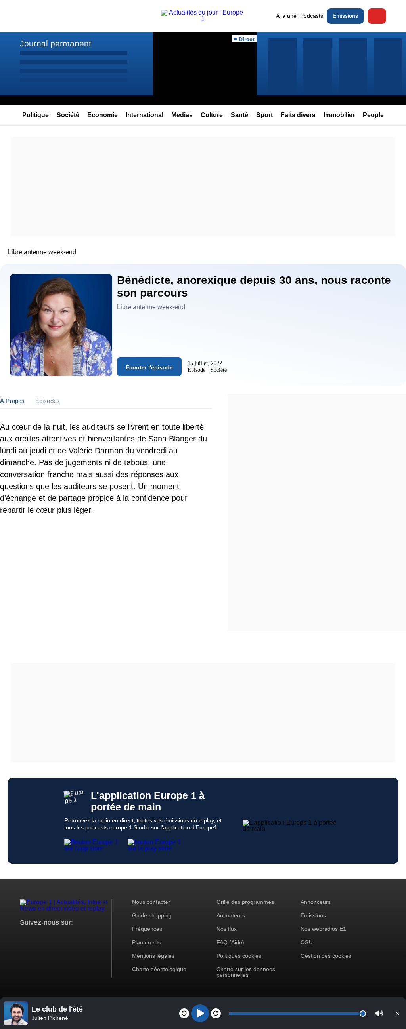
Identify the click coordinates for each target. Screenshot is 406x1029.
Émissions (345, 16)
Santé (239, 115)
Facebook (52, 937)
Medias (182, 115)
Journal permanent (55, 43)
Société (68, 115)
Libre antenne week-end (42, 252)
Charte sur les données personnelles (245, 972)
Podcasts (311, 16)
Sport (264, 115)
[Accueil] (203, 18)
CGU (307, 942)
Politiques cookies (238, 956)
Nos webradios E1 (323, 929)
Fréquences (147, 929)
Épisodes (47, 401)
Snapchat (79, 937)
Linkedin (92, 937)
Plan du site (146, 942)
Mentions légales (153, 956)
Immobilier (339, 115)
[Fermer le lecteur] (397, 1013)
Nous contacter (151, 902)
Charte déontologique (159, 969)
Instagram (38, 937)
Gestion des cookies (326, 956)
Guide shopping (152, 915)
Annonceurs (316, 902)
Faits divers (298, 115)
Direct (377, 16)
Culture (212, 115)
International (144, 115)
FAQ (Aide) (230, 942)
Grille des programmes (245, 902)
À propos (12, 401)
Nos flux (226, 929)
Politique (35, 115)
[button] (379, 1013)
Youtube (65, 937)
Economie (102, 115)
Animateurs (230, 915)
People (373, 115)
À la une (286, 16)
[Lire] (200, 1013)
